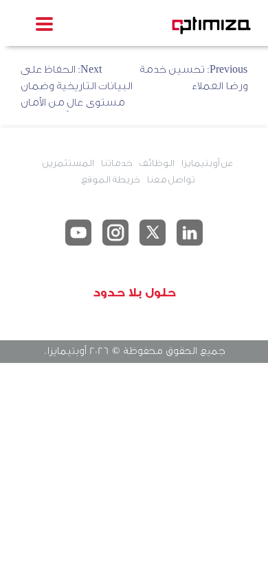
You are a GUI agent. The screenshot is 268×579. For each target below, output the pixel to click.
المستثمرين (68, 163)
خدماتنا (116, 163)
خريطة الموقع (110, 179)
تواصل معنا (170, 179)
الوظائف (156, 163)
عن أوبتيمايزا (206, 163)
